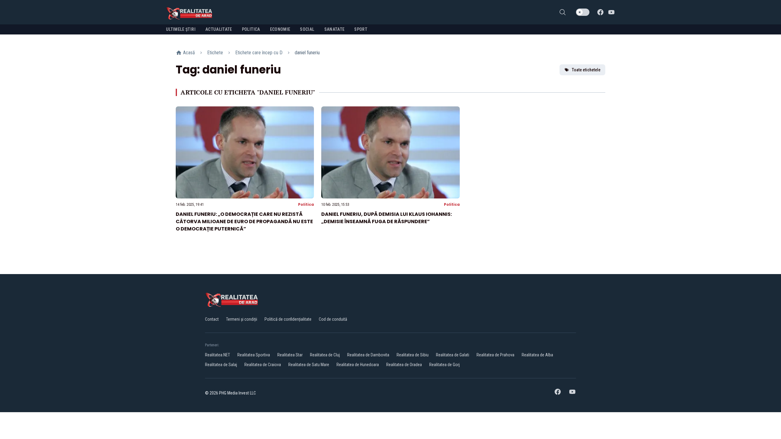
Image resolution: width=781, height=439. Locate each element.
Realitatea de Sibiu (413, 354)
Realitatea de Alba (537, 354)
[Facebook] (600, 12)
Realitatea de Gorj (444, 364)
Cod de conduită (333, 319)
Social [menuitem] (307, 29)
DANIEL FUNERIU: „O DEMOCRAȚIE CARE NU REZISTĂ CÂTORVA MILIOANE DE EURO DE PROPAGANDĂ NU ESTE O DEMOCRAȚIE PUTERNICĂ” (244, 221)
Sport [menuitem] (360, 29)
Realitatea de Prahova (495, 354)
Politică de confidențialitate (288, 319)
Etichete (215, 52)
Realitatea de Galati (452, 354)
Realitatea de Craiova (262, 364)
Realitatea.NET (217, 354)
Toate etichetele (586, 69)
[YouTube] (611, 12)
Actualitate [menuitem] (218, 29)
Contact (212, 319)
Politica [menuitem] (251, 29)
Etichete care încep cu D (259, 52)
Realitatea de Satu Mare (308, 364)
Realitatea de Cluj (325, 354)
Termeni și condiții (241, 319)
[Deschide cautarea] (562, 12)
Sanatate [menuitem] (334, 29)
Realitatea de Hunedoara (358, 364)
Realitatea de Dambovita (368, 354)
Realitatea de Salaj (221, 364)
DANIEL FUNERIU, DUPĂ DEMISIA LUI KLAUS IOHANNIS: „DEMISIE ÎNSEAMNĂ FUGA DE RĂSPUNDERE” (386, 218)
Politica (306, 204)
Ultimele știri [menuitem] (181, 29)
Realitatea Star (290, 354)
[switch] (582, 12)
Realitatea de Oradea (404, 364)
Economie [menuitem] (280, 29)
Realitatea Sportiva (253, 354)
